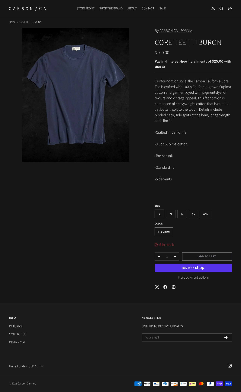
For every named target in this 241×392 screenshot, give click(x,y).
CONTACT (148, 8)
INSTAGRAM (17, 342)
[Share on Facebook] (165, 287)
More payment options (193, 277)
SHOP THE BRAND (111, 8)
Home (12, 22)
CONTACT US (17, 334)
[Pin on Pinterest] (173, 287)
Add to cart (207, 256)
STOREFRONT (86, 8)
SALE (162, 8)
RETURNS (15, 326)
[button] (230, 9)
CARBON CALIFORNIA (175, 30)
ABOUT (132, 8)
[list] (76, 95)
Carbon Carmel (26, 383)
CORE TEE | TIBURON (30, 22)
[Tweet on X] (157, 287)
